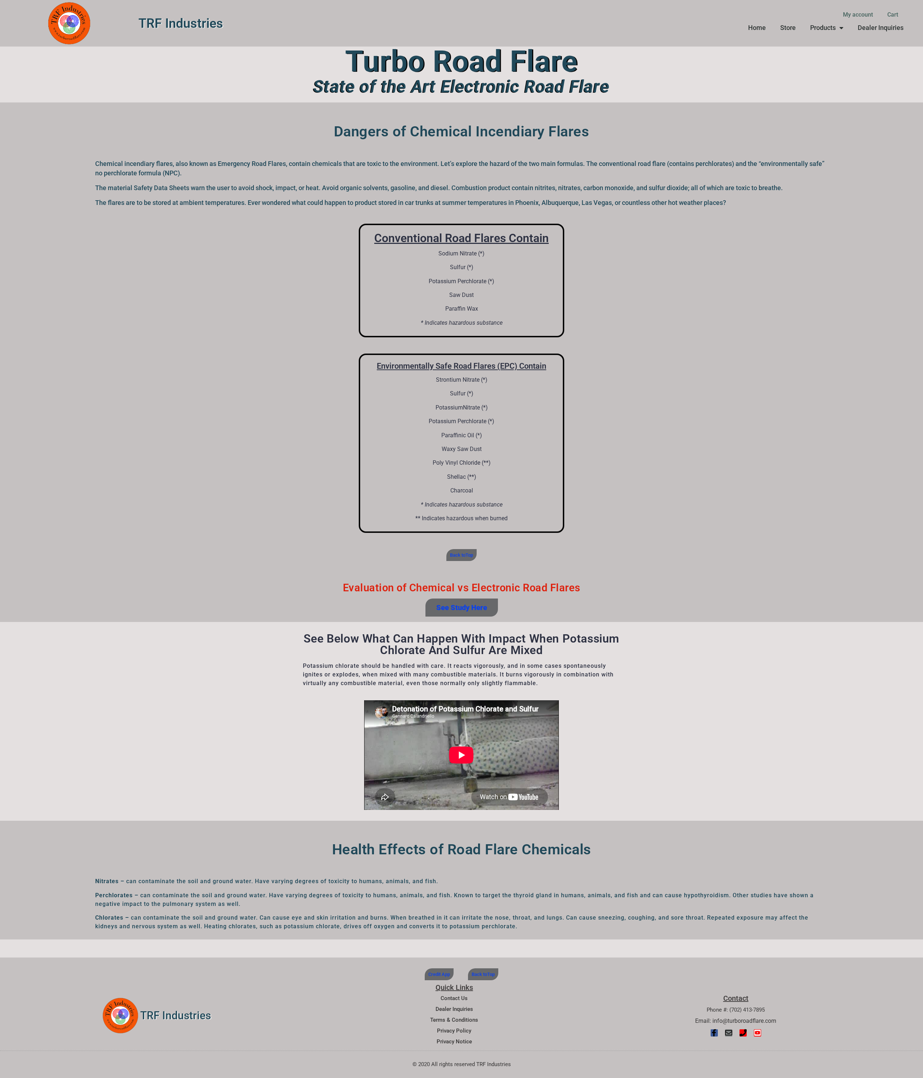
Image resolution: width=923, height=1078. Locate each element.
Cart (892, 14)
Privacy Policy (454, 1030)
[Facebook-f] (714, 1033)
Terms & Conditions (454, 1020)
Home (757, 27)
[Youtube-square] (757, 1033)
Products (823, 27)
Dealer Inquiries (881, 27)
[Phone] (743, 1033)
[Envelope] (728, 1033)
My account (858, 14)
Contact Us (454, 998)
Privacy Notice (454, 1041)
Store (788, 27)
